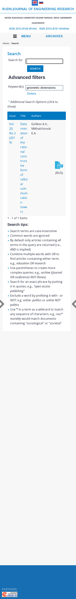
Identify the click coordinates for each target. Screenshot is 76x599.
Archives (54, 36)
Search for (15, 60)
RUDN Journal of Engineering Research (38, 15)
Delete (31, 94)
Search (15, 43)
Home (6, 43)
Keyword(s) (16, 86)
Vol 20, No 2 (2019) (12, 133)
